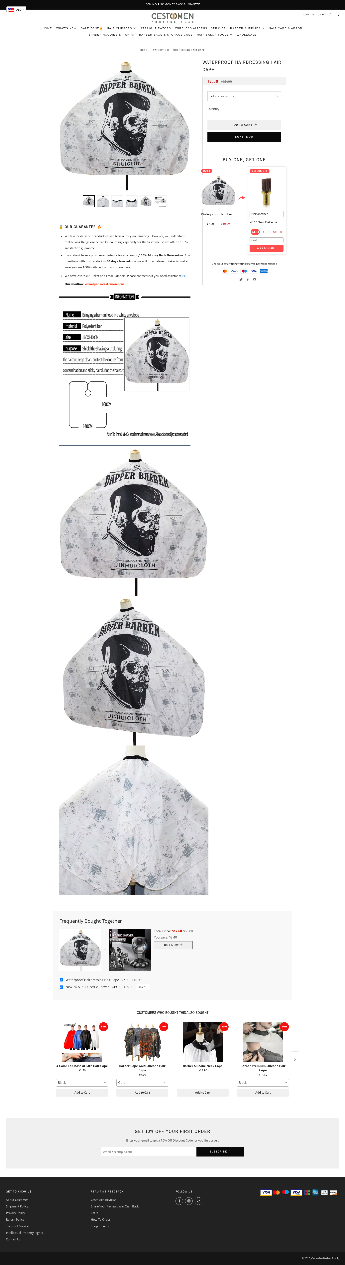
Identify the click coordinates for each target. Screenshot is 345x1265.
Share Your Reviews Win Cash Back (115, 1206)
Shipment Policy (17, 1206)
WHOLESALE (247, 34)
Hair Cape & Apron (285, 28)
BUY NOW (171, 945)
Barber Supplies (245, 28)
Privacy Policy (15, 1213)
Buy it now (244, 136)
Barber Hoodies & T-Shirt (111, 34)
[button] (89, 201)
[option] (124, 124)
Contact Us (13, 1239)
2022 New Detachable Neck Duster (275, 222)
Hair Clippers (119, 28)
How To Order (100, 1219)
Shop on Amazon (102, 1226)
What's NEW (66, 28)
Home (47, 28)
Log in (308, 14)
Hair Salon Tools (213, 34)
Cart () (325, 14)
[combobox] (267, 214)
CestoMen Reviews (103, 1200)
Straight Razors (155, 28)
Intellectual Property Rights (24, 1233)
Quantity (213, 109)
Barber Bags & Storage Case (166, 34)
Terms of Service (17, 1226)
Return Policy (15, 1219)
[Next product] (295, 1059)
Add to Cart (82, 1092)
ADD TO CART (266, 248)
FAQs (94, 1213)
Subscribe (218, 1151)
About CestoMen (17, 1200)
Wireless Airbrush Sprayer (200, 28)
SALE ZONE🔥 (92, 28)
